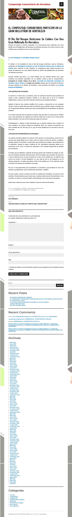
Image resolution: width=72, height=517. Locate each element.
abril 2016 (13, 483)
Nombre (11, 245)
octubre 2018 (13, 442)
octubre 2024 (14, 355)
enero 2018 (13, 452)
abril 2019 (13, 433)
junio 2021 (13, 398)
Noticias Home (34, 57)
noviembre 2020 (14, 409)
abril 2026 (13, 345)
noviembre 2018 (14, 441)
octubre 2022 (14, 388)
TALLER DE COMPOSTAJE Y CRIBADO (21, 297)
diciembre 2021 (14, 390)
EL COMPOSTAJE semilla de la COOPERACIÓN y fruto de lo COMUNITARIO (35, 316)
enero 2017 (13, 469)
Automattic (43, 514)
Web (9, 260)
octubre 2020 (14, 410)
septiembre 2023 (15, 374)
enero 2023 (13, 383)
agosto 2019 (13, 428)
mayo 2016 (13, 482)
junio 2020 (13, 415)
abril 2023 (13, 379)
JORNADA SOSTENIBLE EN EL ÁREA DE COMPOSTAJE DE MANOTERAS (33, 325)
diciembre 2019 (14, 421)
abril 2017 (12, 464)
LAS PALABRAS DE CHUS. (17, 304)
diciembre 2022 (14, 385)
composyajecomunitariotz (16, 319)
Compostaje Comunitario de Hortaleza (29, 4)
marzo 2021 (13, 402)
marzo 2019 (13, 434)
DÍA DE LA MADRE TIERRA (18, 305)
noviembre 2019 (14, 423)
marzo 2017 (13, 466)
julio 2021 (12, 396)
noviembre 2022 (14, 387)
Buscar (10, 283)
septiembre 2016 (15, 475)
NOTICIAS (13, 501)
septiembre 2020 (15, 412)
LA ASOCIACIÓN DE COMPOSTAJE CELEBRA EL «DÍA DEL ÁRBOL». (29, 302)
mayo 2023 (13, 377)
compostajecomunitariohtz (35, 188)
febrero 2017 (13, 467)
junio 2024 (13, 360)
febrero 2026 (13, 347)
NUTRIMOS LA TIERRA (20, 190)
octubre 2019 (13, 425)
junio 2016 (13, 480)
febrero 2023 (13, 382)
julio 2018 (12, 445)
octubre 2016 (13, 474)
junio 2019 (13, 429)
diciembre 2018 (14, 439)
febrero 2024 (13, 366)
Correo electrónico (14, 252)
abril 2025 (13, 352)
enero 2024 (13, 368)
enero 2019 (13, 437)
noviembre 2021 (14, 391)
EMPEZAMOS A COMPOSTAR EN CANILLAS (38, 319)
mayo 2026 (13, 344)
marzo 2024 (13, 364)
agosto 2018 (13, 444)
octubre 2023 (14, 372)
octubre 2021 (13, 393)
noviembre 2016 (14, 472)
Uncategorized (14, 506)
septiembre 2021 (15, 395)
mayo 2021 (13, 399)
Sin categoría (32, 190)
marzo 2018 (13, 448)
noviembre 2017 (14, 453)
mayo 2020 (13, 417)
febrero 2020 (14, 418)
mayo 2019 (13, 431)
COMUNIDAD (14, 496)
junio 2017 (13, 461)
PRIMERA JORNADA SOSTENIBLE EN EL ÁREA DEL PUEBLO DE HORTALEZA (35, 330)
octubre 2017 (13, 455)
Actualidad (25, 57)
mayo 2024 (13, 361)
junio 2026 (13, 342)
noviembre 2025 (14, 350)
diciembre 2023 (14, 369)
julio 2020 (13, 414)
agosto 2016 (13, 477)
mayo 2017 (13, 463)
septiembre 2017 (15, 456)
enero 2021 (13, 406)
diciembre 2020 (14, 407)
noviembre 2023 (14, 371)
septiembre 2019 (15, 426)
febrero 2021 (13, 404)
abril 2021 (13, 401)
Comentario (12, 222)
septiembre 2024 (15, 356)
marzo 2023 (13, 380)
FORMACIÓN (14, 498)
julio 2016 (12, 479)
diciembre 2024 (14, 353)
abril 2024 (13, 363)
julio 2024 (12, 358)
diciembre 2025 (14, 349)
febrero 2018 (13, 450)
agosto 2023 (13, 376)
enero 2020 (13, 420)
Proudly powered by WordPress (17, 514)
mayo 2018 (13, 447)
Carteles (12, 495)
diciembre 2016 (14, 471)
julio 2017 (12, 460)
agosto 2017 (13, 458)
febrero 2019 (13, 436)
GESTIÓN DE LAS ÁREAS (17, 499)
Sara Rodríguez (15, 57)
